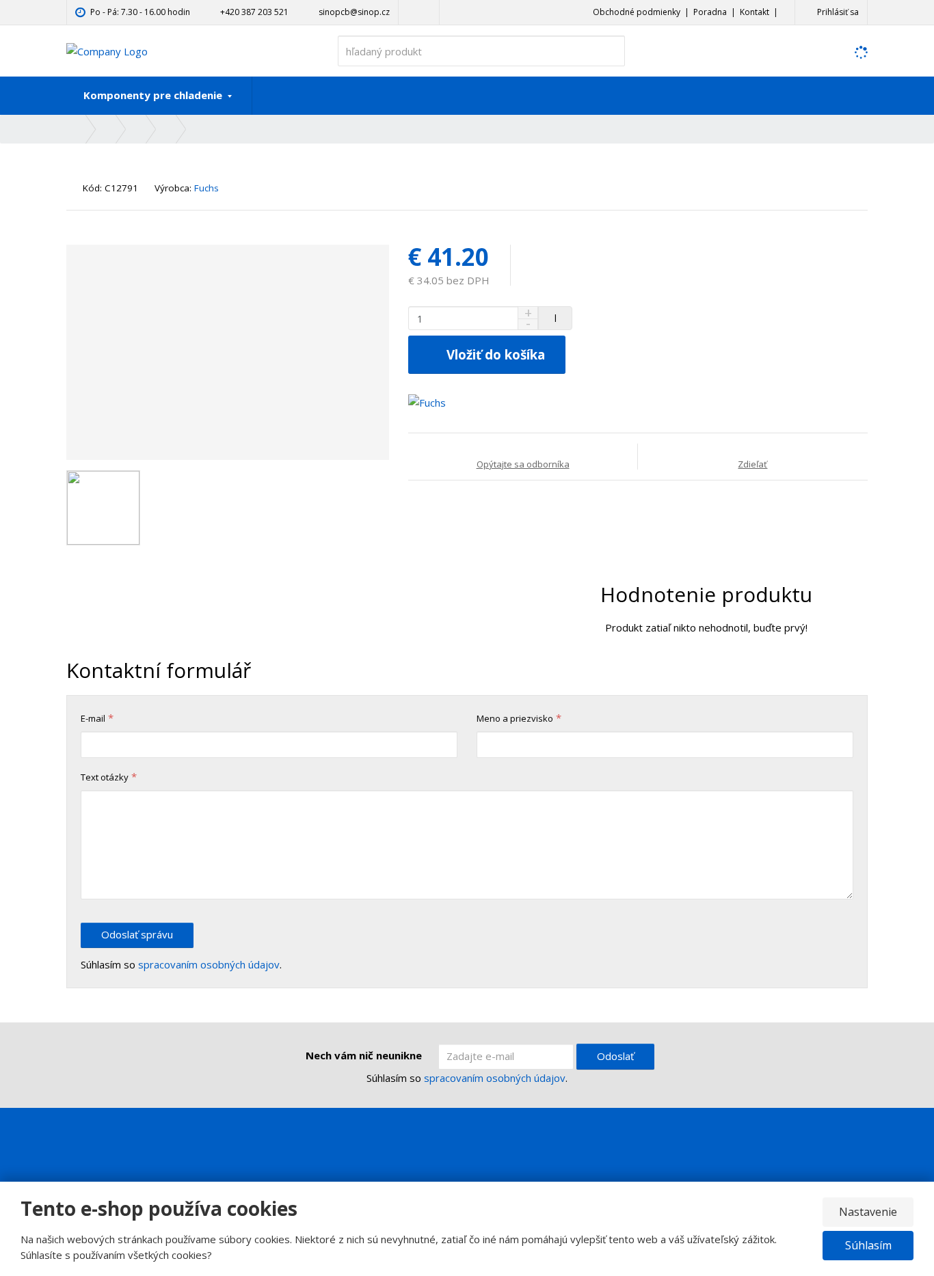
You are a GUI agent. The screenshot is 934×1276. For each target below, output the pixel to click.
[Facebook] (411, 12)
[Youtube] (426, 12)
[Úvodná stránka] (107, 50)
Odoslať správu (137, 934)
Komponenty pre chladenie (154, 95)
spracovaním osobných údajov (209, 964)
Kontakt (754, 12)
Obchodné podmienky (636, 12)
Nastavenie (868, 1211)
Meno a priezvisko (515, 718)
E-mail (93, 718)
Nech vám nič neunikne (364, 1055)
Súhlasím (868, 1245)
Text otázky (105, 777)
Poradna (710, 12)
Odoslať (615, 1056)
